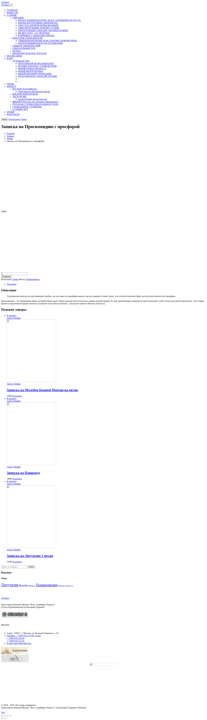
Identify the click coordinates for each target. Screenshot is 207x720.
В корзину (6, 277)
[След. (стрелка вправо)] (5, 718)
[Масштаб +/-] (11, 715)
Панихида (32, 585)
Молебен (23, 585)
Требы (24, 119)
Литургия (9, 584)
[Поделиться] (5, 715)
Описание (11, 284)
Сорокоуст (69, 585)
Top (3, 712)
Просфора (61, 585)
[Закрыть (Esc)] (2, 715)
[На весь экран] (8, 715)
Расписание (14, 119)
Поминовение (33, 279)
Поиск (31, 567)
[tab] (106, 284)
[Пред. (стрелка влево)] (2, 718)
